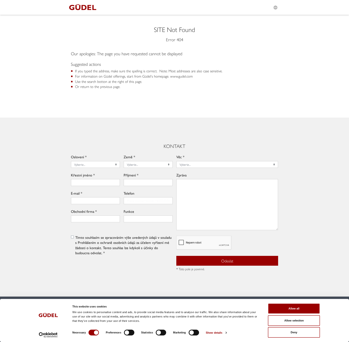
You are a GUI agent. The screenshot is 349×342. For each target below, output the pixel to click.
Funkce (129, 211)
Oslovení (77, 156)
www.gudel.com (181, 76)
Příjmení (130, 175)
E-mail (75, 193)
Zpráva (181, 175)
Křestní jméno (81, 175)
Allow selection (294, 320)
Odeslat (227, 261)
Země (128, 156)
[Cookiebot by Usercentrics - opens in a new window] (48, 335)
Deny (294, 332)
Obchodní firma (82, 211)
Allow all (293, 308)
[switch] (129, 332)
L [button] (275, 3)
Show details (214, 332)
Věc (179, 156)
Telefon (129, 193)
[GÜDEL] (84, 7)
